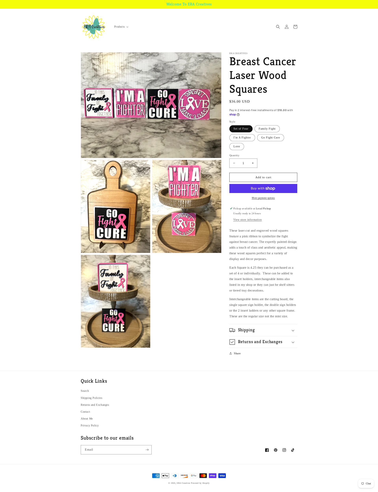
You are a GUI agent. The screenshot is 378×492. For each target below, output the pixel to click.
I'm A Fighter (242, 137)
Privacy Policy (90, 425)
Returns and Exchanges (95, 404)
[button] (121, 27)
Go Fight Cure (270, 137)
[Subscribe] (147, 449)
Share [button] (237, 353)
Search (85, 390)
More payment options (263, 198)
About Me (87, 418)
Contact (85, 411)
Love (236, 146)
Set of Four (240, 128)
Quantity (234, 155)
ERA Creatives (183, 483)
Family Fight (267, 128)
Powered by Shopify (200, 483)
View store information (247, 219)
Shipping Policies (91, 397)
